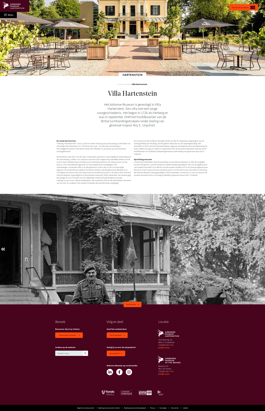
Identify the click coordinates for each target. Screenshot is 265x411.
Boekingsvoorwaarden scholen (109, 408)
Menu (10, 14)
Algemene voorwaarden (85, 408)
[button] (3, 249)
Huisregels (163, 408)
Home (120, 84)
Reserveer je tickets (240, 7)
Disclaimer (175, 408)
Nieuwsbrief (115, 353)
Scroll (132, 60)
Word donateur (116, 335)
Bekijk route (164, 347)
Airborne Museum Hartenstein (14, 6)
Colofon (185, 408)
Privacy (152, 408)
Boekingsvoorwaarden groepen (135, 408)
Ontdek (127, 84)
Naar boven (131, 304)
